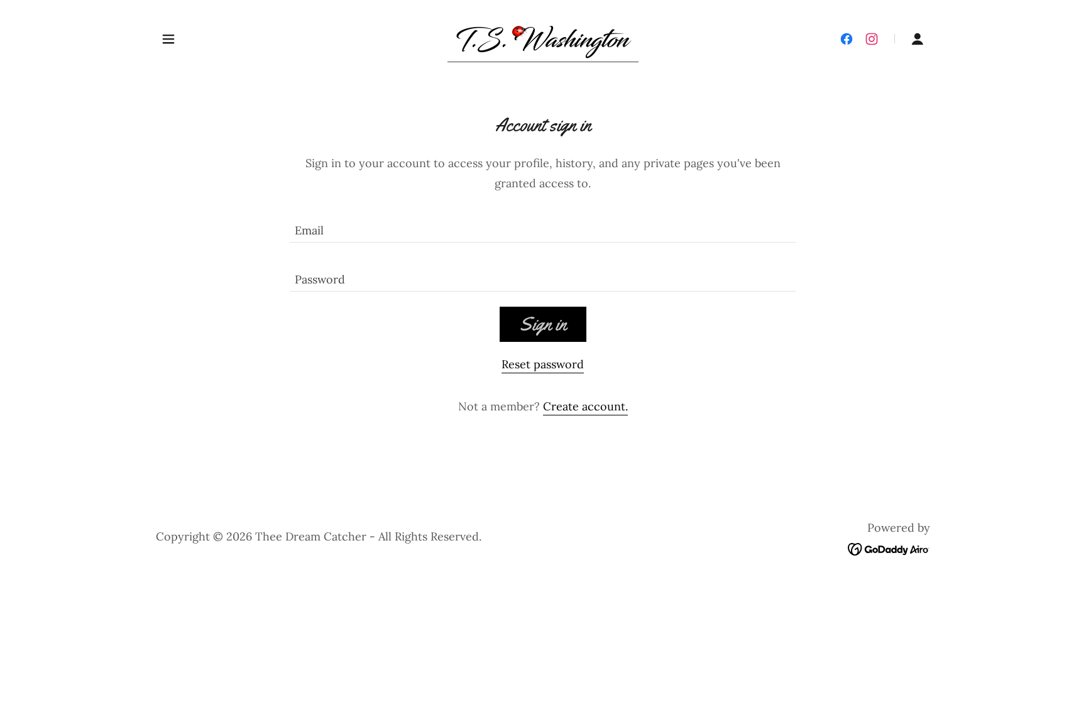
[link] (543, 37)
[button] (168, 39)
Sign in (543, 324)
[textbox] (543, 226)
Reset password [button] (543, 364)
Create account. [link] (585, 406)
